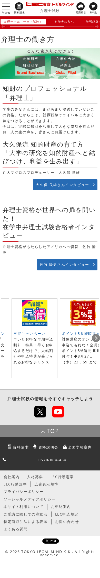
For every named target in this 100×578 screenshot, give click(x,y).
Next (96, 338)
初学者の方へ (64, 21)
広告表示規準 (46, 484)
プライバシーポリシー (24, 491)
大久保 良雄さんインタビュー (62, 184)
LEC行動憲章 (62, 476)
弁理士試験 (50, 10)
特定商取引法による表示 (26, 521)
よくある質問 (16, 529)
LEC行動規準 (15, 484)
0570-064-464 (52, 459)
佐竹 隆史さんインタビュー (64, 264)
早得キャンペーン (29, 333)
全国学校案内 (80, 447)
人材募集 (35, 476)
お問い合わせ (67, 521)
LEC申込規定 (66, 514)
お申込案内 (61, 506)
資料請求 (21, 447)
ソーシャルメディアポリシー (30, 499)
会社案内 (11, 476)
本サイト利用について (24, 506)
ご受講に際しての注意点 (26, 514)
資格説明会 (48, 447)
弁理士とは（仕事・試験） (23, 21)
